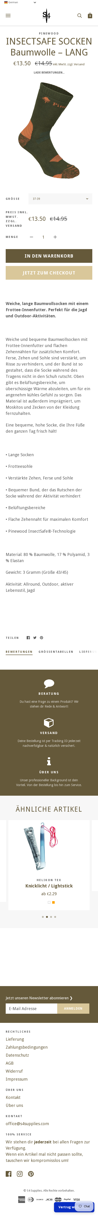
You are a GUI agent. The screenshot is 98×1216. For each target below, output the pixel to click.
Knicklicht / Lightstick (49, 886)
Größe (13, 198)
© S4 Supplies (32, 1190)
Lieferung (15, 1039)
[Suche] (79, 15)
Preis (17, 219)
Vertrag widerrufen (74, 1207)
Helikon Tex (49, 880)
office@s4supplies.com (27, 1123)
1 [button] (43, 917)
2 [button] (47, 917)
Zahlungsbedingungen (27, 1047)
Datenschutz (17, 1055)
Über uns (14, 1105)
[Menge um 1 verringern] (31, 237)
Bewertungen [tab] (19, 651)
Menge (12, 237)
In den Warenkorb (49, 256)
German (13, 2)
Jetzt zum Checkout (49, 273)
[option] (49, 130)
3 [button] (51, 917)
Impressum (17, 1079)
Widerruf (14, 1071)
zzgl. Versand (76, 64)
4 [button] (55, 917)
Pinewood (49, 33)
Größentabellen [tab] (56, 651)
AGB (10, 1063)
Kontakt (13, 1097)
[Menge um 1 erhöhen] (55, 237)
